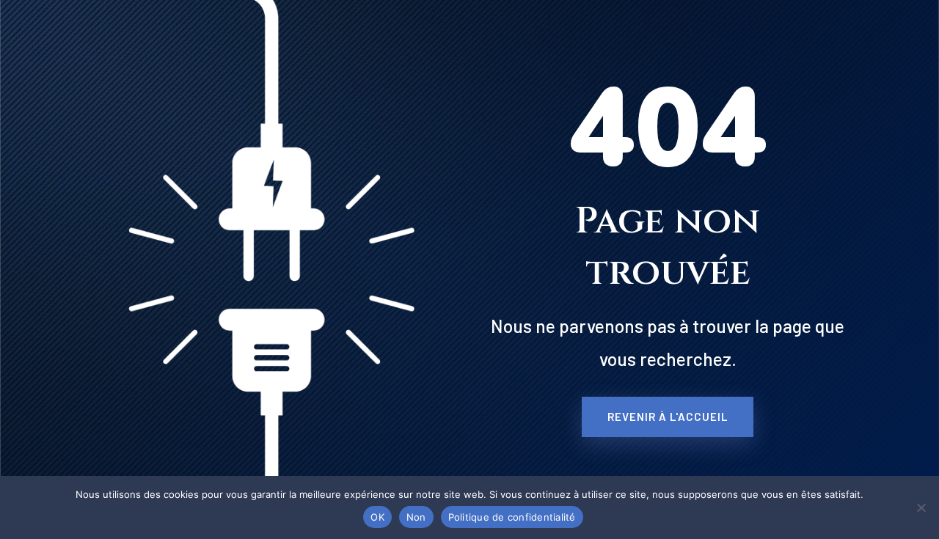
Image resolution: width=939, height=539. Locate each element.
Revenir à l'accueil (667, 416)
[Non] (920, 507)
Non (416, 517)
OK (377, 517)
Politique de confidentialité (512, 517)
